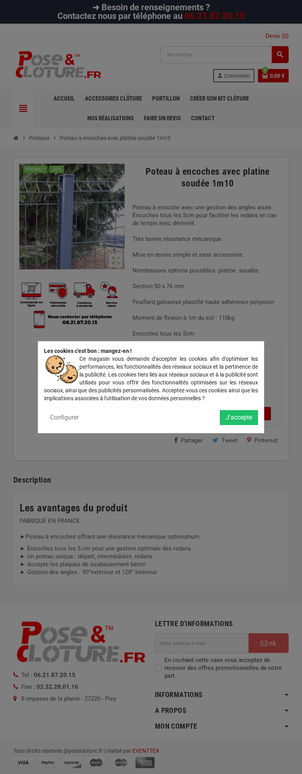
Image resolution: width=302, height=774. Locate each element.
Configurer (64, 417)
